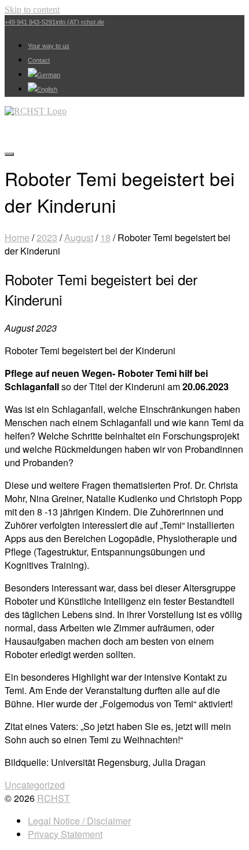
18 (105, 237)
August (78, 237)
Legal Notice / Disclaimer (79, 820)
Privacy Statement (65, 834)
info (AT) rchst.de (80, 22)
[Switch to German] (44, 74)
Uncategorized (35, 784)
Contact (39, 60)
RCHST (53, 798)
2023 (46, 237)
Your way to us (48, 45)
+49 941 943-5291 (30, 22)
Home (17, 237)
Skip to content (32, 9)
